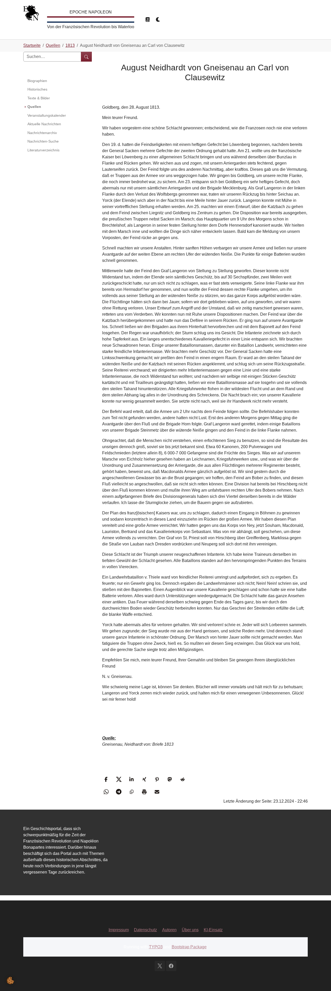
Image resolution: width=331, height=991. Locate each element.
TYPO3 (156, 947)
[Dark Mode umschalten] (158, 19)
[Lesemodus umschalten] (147, 19)
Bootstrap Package (189, 947)
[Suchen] (86, 57)
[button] (106, 779)
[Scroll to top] (319, 979)
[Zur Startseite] (31, 14)
